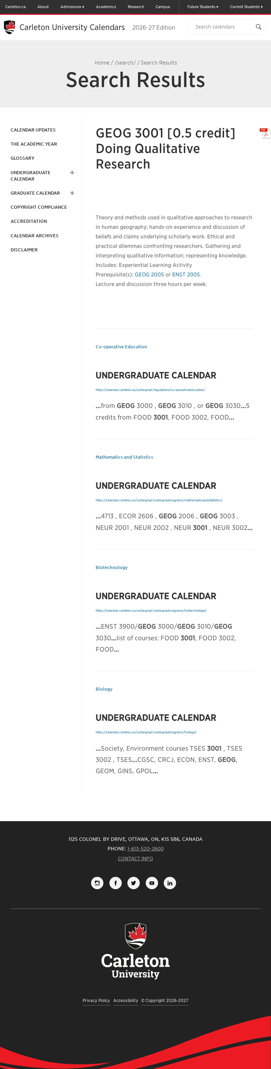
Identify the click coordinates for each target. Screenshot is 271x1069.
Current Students (245, 6)
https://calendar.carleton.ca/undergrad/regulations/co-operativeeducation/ (150, 390)
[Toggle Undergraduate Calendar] (71, 173)
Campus (163, 6)
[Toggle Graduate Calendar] (71, 193)
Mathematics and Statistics (124, 457)
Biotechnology (112, 567)
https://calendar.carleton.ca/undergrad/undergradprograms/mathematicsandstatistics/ (159, 500)
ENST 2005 (186, 274)
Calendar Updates (33, 130)
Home (102, 63)
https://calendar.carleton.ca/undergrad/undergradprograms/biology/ (146, 732)
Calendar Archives (35, 235)
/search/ (125, 63)
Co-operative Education (121, 346)
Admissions (70, 6)
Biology (104, 689)
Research (136, 6)
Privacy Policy (96, 1000)
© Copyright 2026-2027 (164, 1000)
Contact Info (135, 858)
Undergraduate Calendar (30, 176)
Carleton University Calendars (97, 27)
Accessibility (125, 1000)
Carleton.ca (15, 6)
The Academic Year (34, 144)
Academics (106, 6)
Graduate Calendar (35, 193)
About (43, 6)
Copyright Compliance (39, 207)
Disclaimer (24, 249)
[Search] (259, 27)
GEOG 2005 (149, 274)
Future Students (201, 6)
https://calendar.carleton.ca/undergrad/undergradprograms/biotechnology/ (151, 610)
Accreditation (29, 221)
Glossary (22, 158)
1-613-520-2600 (145, 848)
